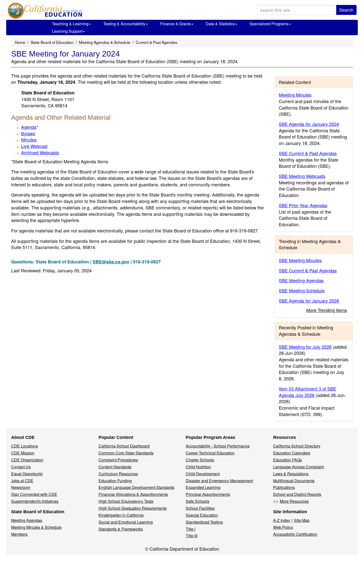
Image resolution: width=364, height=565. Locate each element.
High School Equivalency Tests (126, 501)
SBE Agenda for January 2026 (309, 300)
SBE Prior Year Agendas (303, 205)
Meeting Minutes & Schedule (36, 527)
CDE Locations (24, 446)
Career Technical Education (210, 453)
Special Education (202, 515)
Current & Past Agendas (156, 42)
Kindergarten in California (121, 515)
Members (19, 534)
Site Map (302, 520)
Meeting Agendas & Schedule (104, 42)
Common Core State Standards (126, 453)
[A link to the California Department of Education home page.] (44, 11)
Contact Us (21, 467)
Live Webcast (34, 146)
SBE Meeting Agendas (301, 280)
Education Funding (115, 480)
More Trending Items (326, 310)
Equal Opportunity (27, 474)
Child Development (203, 474)
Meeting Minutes (295, 94)
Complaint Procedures (118, 460)
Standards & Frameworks (121, 529)
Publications (284, 487)
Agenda (28, 127)
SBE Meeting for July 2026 (305, 346)
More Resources (294, 501)
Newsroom (20, 487)
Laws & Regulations (291, 474)
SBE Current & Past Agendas (308, 153)
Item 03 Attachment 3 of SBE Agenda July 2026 (307, 391)
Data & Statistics (220, 24)
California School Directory (296, 446)
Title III (191, 535)
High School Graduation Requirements (133, 508)
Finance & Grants (175, 24)
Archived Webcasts (40, 152)
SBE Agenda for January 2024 (309, 124)
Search (346, 9)
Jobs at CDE (22, 480)
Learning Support (67, 31)
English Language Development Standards (136, 487)
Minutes (29, 139)
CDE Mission (22, 453)
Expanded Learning (203, 487)
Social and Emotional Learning (126, 522)
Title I (190, 529)
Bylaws (28, 133)
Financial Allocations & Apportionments (133, 494)
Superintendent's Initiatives (34, 501)
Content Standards (115, 467)
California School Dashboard (124, 446)
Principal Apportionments (208, 494)
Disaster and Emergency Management (219, 480)
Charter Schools (200, 460)
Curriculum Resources (118, 474)
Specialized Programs (269, 24)
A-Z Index (281, 520)
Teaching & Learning (70, 24)
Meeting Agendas (26, 520)
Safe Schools (197, 501)
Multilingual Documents (293, 480)
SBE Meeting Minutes (300, 260)
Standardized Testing (204, 522)
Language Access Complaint (298, 467)
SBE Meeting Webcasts (302, 176)
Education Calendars (291, 453)
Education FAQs (287, 460)
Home (20, 42)
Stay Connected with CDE (34, 494)
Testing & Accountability (124, 24)
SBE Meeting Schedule (302, 290)
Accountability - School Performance (218, 446)
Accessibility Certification (295, 534)
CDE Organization (27, 460)
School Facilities (200, 508)
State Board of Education (52, 42)
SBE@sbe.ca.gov (111, 261)
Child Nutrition (198, 467)
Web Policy (283, 527)
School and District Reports (297, 494)
